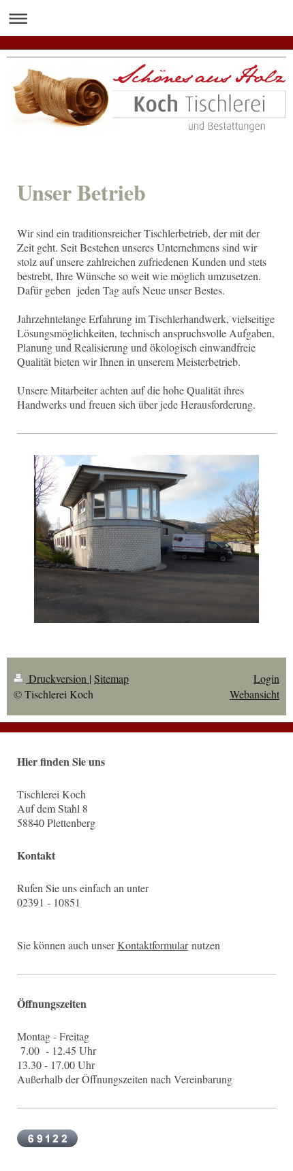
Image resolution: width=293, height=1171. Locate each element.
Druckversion (57, 678)
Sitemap (111, 678)
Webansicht (254, 694)
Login (266, 678)
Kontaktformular (152, 945)
